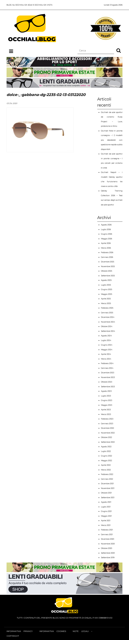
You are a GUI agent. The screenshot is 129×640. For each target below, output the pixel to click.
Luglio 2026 (106, 229)
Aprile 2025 (106, 298)
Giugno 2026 (106, 234)
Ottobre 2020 (106, 548)
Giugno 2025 (106, 289)
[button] (118, 50)
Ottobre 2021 (106, 493)
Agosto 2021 (106, 502)
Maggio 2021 (106, 516)
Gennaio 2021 (107, 534)
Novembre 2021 (107, 488)
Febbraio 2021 (107, 530)
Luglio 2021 (106, 507)
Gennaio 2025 (107, 312)
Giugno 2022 (106, 456)
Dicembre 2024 (107, 317)
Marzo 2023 (106, 414)
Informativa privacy (20, 631)
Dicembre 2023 (107, 372)
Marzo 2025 (106, 303)
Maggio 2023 (106, 405)
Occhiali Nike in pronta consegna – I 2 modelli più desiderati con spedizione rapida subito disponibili (111, 140)
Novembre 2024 (108, 322)
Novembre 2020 (108, 544)
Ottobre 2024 (106, 326)
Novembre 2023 (108, 377)
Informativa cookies (52, 631)
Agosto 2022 (106, 446)
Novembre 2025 (108, 266)
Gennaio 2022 (107, 479)
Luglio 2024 (106, 340)
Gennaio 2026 (107, 257)
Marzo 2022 (106, 470)
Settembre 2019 (107, 557)
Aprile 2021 (105, 520)
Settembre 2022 (108, 442)
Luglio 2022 (106, 451)
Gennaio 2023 (107, 423)
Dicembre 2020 (107, 539)
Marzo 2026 (106, 248)
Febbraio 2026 (107, 252)
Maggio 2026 (106, 238)
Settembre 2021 (107, 497)
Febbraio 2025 (107, 308)
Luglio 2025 (106, 285)
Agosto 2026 (106, 225)
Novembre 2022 (108, 433)
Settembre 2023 (108, 386)
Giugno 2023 (106, 400)
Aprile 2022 (106, 465)
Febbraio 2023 (107, 419)
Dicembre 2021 (107, 483)
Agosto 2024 (106, 335)
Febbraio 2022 (107, 474)
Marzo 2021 (106, 525)
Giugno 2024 (106, 345)
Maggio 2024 (106, 349)
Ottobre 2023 (106, 382)
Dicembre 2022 (107, 428)
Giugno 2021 (106, 511)
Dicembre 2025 (107, 262)
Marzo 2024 (106, 359)
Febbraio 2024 (107, 363)
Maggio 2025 (106, 294)
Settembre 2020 (108, 553)
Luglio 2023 (106, 396)
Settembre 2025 (108, 275)
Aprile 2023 (106, 409)
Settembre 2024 (108, 331)
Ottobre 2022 (106, 437)
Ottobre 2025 (106, 271)
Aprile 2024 (106, 354)
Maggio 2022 (106, 460)
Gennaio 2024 (107, 368)
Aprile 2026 (106, 243)
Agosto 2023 (106, 391)
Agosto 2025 (106, 280)
